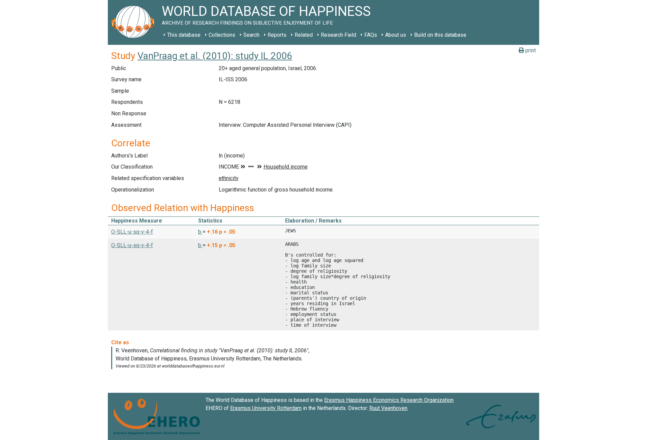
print (530, 50)
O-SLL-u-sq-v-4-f (132, 232)
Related (304, 35)
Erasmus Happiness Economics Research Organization (389, 400)
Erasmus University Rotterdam (266, 408)
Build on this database (440, 35)
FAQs (370, 35)
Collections (222, 35)
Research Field (338, 35)
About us (395, 35)
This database (184, 35)
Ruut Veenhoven (388, 408)
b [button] (200, 232)
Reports (277, 35)
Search (251, 35)
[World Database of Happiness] (135, 22)
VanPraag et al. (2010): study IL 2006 (214, 55)
